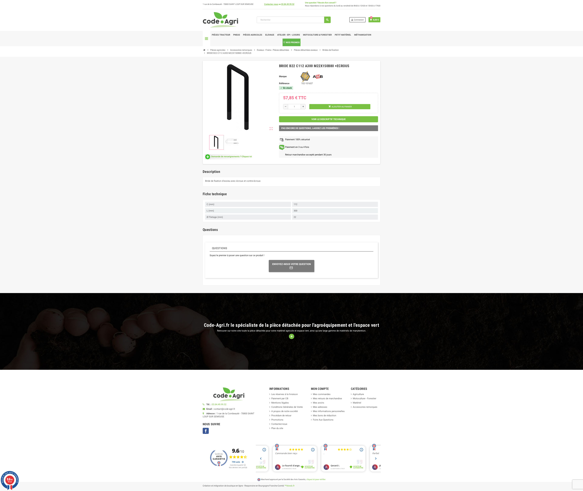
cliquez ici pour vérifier (315, 479)
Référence (284, 83)
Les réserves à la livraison (284, 394)
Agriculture (358, 394)
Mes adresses (320, 407)
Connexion (357, 20)
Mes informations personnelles (329, 411)
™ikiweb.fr (289, 485)
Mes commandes (322, 394)
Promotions (277, 419)
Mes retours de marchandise (327, 398)
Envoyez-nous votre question (291, 264)
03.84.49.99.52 (287, 4)
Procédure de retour (281, 415)
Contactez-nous (271, 4)
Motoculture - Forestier (364, 398)
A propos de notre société (284, 411)
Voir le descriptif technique (328, 119)
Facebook (206, 431)
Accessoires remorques (365, 407)
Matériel (357, 402)
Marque (283, 76)
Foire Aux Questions (323, 419)
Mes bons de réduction (324, 415)
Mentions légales (280, 402)
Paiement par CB (279, 398)
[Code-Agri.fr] (220, 19)
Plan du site (277, 428)
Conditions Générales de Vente (287, 407)
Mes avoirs (318, 402)
